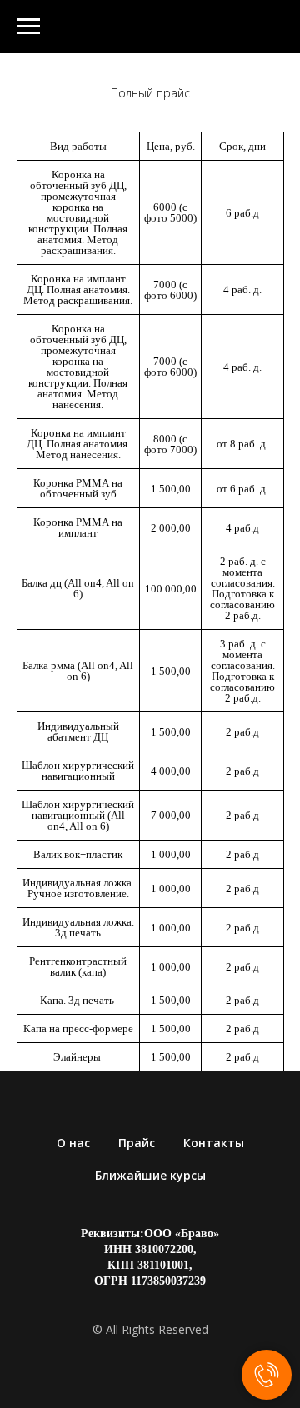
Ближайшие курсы (150, 1175)
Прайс (136, 1143)
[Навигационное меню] (28, 26)
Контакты (213, 1143)
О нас (73, 1143)
